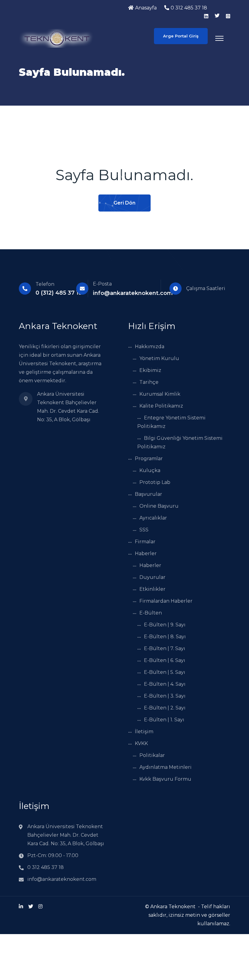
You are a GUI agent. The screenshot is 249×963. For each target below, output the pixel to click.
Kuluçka (149, 470)
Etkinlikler (152, 589)
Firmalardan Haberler (166, 601)
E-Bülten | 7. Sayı (164, 648)
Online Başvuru (159, 506)
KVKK (141, 743)
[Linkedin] (21, 906)
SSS (143, 530)
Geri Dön (124, 203)
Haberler (146, 553)
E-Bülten (150, 613)
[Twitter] (30, 906)
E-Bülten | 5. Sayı (164, 672)
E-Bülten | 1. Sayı (164, 720)
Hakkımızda (149, 346)
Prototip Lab (154, 482)
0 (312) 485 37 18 (59, 292)
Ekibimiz (150, 370)
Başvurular (148, 494)
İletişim (144, 731)
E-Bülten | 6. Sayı (164, 660)
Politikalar (152, 755)
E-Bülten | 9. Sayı (165, 625)
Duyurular (152, 577)
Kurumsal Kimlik (159, 394)
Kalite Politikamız (161, 406)
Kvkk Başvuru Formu (165, 779)
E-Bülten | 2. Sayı (165, 708)
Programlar (149, 458)
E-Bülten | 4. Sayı (165, 684)
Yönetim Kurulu (159, 358)
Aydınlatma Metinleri (165, 767)
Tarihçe (149, 382)
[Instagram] (40, 906)
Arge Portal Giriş (181, 35)
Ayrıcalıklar (153, 518)
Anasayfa (146, 8)
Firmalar (145, 542)
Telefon (45, 284)
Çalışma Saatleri (205, 288)
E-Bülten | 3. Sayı (165, 696)
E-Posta (102, 284)
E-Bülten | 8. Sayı (165, 636)
